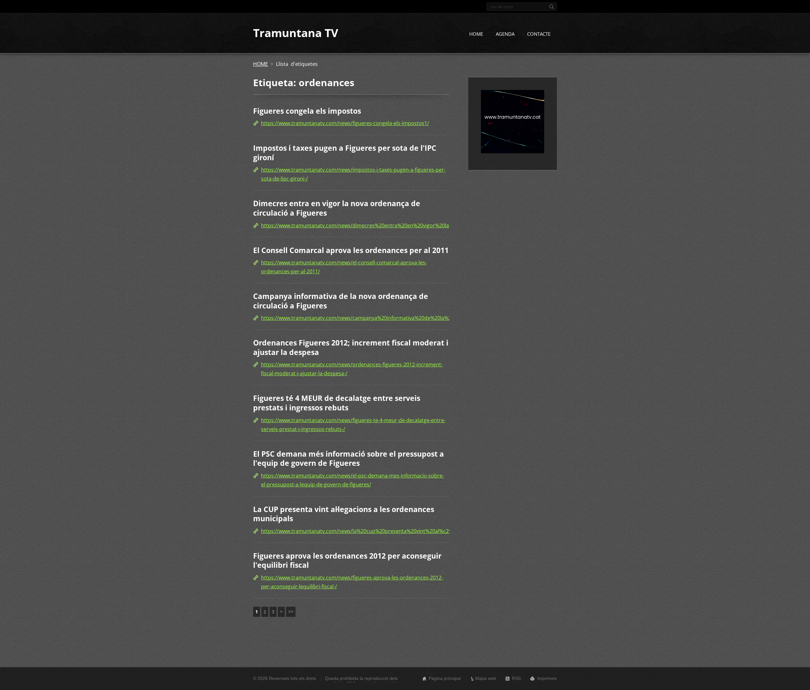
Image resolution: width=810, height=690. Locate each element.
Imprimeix (547, 678)
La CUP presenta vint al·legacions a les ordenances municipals (343, 514)
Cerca (551, 6)
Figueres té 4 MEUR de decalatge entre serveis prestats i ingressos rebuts (336, 403)
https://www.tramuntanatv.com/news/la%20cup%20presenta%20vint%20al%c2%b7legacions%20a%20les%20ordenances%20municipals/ (423, 531)
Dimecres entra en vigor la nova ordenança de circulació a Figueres (336, 208)
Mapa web (485, 678)
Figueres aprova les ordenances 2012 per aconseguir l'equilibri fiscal (347, 560)
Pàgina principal (445, 678)
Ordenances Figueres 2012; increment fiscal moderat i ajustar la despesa (350, 347)
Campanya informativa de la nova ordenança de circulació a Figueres (340, 301)
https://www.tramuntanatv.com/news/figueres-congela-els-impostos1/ (345, 123)
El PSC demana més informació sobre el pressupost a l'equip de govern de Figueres (348, 458)
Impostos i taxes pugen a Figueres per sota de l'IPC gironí (344, 152)
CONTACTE (539, 34)
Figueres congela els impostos (307, 111)
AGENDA (505, 34)
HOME (476, 34)
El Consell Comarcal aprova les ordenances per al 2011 (351, 250)
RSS (516, 678)
